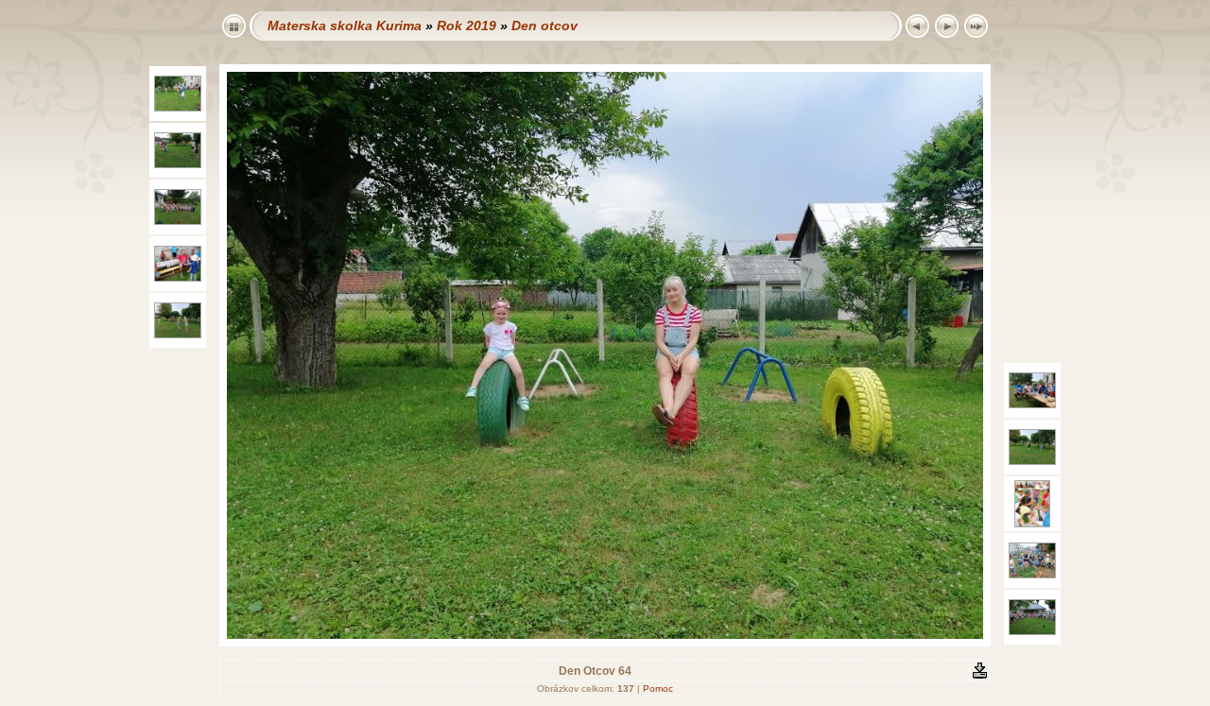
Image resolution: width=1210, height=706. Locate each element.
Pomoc (658, 688)
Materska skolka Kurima (345, 25)
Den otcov (544, 25)
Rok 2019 (466, 25)
